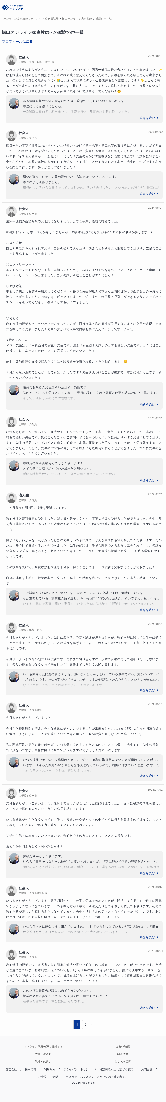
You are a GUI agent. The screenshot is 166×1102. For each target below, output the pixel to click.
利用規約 (49, 1069)
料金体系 (122, 1054)
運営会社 (11, 1069)
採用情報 (30, 1069)
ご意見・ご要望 (48, 1077)
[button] (91, 1024)
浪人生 (24, 495)
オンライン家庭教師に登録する (43, 1046)
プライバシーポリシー (77, 1069)
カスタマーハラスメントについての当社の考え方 (97, 1077)
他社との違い (43, 1061)
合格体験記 (123, 1046)
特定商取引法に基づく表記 (116, 1069)
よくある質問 (122, 1061)
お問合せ (146, 1069)
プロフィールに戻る (17, 41)
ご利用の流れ (43, 1054)
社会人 (24, 57)
